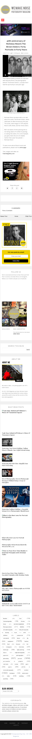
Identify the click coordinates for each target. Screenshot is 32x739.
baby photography (23, 629)
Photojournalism (7, 627)
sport (27, 664)
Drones (23, 621)
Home (16, 216)
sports (10, 667)
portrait (20, 658)
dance (18, 638)
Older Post (28, 216)
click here (16, 334)
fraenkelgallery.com (8, 153)
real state (5, 664)
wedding (21, 676)
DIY (18, 723)
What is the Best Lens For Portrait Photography (13, 538)
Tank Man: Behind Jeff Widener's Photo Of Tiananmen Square (16, 434)
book (15, 632)
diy (27, 638)
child (24, 632)
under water (25, 673)
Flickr (4, 624)
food (8, 644)
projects (20, 661)
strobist (26, 670)
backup (7, 632)
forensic (18, 644)
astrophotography (8, 629)
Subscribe (16, 261)
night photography (19, 652)
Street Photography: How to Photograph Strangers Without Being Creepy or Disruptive (15, 480)
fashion (26, 641)
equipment (10, 641)
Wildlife (22, 627)
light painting (20, 649)
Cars (20, 618)
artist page (23, 147)
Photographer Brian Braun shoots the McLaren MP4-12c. (14, 545)
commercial (20, 635)
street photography (8, 670)
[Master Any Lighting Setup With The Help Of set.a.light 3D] (16, 29)
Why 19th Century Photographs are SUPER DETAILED (16, 589)
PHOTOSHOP (25, 723)
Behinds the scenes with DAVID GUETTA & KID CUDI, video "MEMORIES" (16, 604)
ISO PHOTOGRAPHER (19, 624)
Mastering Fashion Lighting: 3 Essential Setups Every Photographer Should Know (15, 510)
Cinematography (7, 621)
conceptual (6, 638)
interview (21, 647)
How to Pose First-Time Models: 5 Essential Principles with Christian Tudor (15, 574)
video (8, 676)
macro (4, 652)
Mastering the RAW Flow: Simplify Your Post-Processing (15, 464)
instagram (8, 647)
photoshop (6, 658)
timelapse (12, 673)
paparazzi (5, 655)
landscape (5, 649)
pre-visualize (6, 661)
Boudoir (5, 618)
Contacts (16, 725)
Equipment (12, 723)
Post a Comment (7, 210)
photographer (19, 655)
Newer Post (3, 216)
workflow (5, 679)
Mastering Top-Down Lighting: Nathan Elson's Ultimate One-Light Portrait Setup (16, 449)
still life (23, 667)
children (5, 635)
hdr (27, 644)
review (16, 664)
